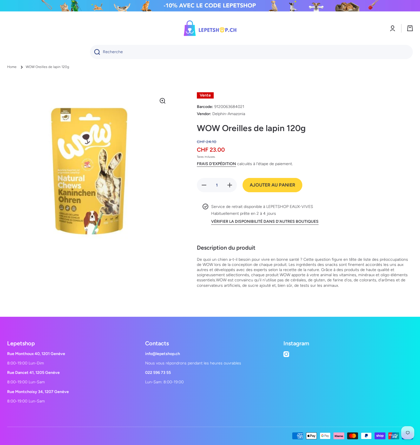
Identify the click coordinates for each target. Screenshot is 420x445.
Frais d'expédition (216, 163)
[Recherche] (95, 52)
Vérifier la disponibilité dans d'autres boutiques (265, 221)
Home (12, 67)
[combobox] (251, 52)
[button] (410, 28)
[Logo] (210, 28)
